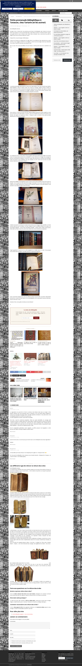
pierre (11, 408)
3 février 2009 (14, 25)
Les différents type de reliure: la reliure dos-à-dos (28, 466)
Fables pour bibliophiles (29, 658)
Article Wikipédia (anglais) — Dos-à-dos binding (22, 614)
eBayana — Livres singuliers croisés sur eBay (29, 362)
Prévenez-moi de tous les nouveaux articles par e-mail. (22, 642)
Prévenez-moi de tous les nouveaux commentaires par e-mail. (24, 641)
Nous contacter (61, 659)
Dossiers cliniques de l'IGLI (30, 653)
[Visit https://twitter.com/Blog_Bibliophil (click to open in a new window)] (72, 1)
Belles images (16, 375)
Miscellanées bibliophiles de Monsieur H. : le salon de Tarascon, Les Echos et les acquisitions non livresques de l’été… (16, 364)
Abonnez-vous (67, 60)
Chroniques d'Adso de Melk (30, 656)
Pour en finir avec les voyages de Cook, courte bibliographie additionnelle (44, 400)
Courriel (11, 633)
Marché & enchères (37, 10)
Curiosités (43, 658)
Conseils (43, 661)
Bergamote (13, 448)
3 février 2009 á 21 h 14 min (14, 450)
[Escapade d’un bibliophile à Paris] (30, 392)
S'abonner (36, 317)
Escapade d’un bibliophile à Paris (30, 399)
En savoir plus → (12, 661)
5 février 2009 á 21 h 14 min (14, 437)
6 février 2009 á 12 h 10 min (14, 409)
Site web (11, 637)
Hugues (19, 25)
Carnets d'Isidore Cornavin (30, 657)
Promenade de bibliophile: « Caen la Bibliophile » (43, 362)
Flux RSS (66, 659)
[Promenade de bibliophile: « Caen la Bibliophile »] (44, 356)
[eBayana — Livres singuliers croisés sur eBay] (30, 356)
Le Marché (23, 375)
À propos (47, 10)
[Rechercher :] (66, 12)
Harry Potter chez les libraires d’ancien (61, 41)
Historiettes (25, 25)
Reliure (43, 653)
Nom (11, 630)
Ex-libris (43, 657)
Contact (54, 10)
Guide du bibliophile (63, 10)
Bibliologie (44, 655)
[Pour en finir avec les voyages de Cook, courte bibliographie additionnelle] (44, 392)
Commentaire (12, 621)
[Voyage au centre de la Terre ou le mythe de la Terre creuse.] (16, 392)
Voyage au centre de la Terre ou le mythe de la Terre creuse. (15, 400)
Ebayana (43, 656)
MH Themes (30, 664)
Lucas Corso (27, 655)
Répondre (13, 431)
